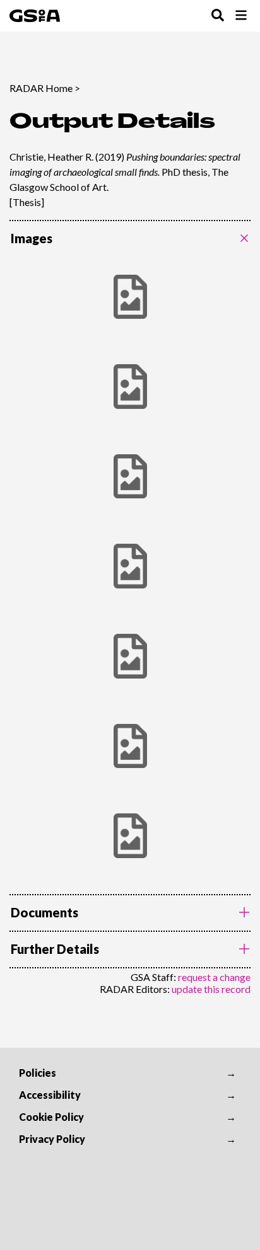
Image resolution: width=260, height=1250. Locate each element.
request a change (214, 977)
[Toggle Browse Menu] (241, 16)
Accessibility (50, 1095)
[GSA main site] (34, 15)
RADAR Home (41, 88)
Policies (37, 1073)
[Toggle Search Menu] (217, 16)
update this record (211, 989)
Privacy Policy (52, 1139)
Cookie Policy (51, 1117)
